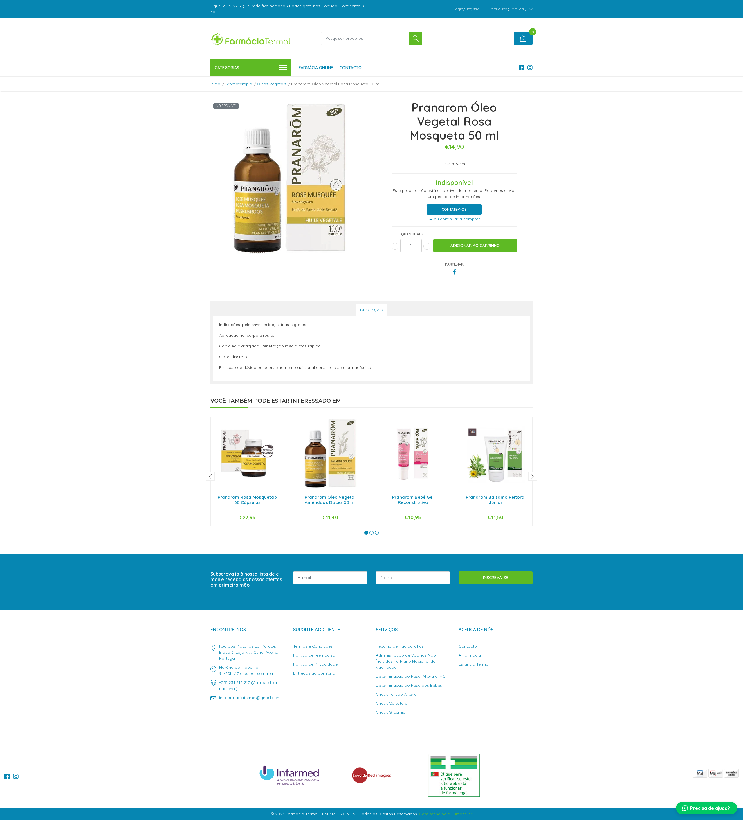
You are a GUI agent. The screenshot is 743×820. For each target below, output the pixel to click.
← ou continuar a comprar (454, 218)
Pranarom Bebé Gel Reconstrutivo (413, 499)
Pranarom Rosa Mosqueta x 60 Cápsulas (247, 499)
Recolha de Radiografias (400, 646)
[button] (511, 9)
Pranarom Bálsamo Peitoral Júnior (496, 499)
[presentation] (210, 476)
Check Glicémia (390, 712)
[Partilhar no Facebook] (454, 272)
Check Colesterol (392, 703)
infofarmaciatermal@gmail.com (250, 697)
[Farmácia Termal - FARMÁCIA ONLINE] (251, 38)
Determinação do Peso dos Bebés (409, 685)
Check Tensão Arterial (397, 694)
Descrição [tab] (371, 309)
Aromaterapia (238, 83)
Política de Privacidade (315, 664)
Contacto (351, 67)
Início (215, 83)
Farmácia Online (316, 67)
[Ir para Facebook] (521, 67)
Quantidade (412, 234)
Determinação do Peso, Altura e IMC (411, 676)
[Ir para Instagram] (530, 67)
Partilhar (454, 264)
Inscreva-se (495, 577)
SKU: (446, 164)
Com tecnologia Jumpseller (445, 814)
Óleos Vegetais (271, 83)
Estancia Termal (474, 664)
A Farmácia (470, 655)
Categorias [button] (227, 67)
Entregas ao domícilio (314, 673)
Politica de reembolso (314, 655)
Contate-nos (454, 209)
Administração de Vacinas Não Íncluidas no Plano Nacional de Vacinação (406, 661)
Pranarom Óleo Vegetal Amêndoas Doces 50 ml (330, 499)
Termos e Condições (313, 646)
